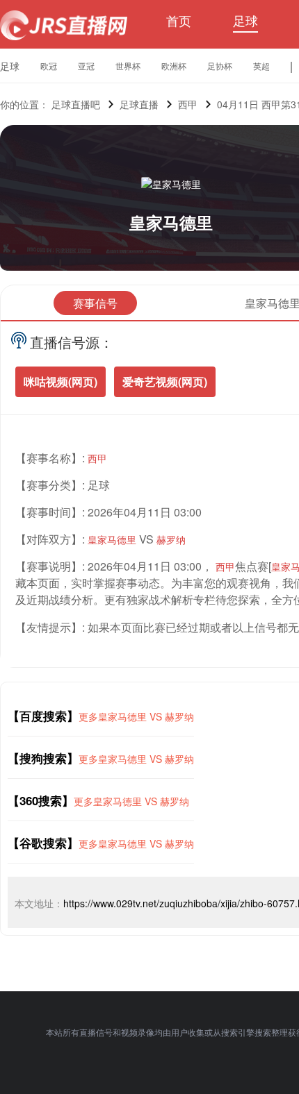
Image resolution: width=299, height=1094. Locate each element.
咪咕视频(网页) (60, 381)
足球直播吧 (75, 104)
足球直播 (139, 104)
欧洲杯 (173, 65)
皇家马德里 (171, 222)
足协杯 (219, 65)
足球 (245, 20)
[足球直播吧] (63, 25)
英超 (261, 65)
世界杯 (127, 65)
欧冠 (48, 65)
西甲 (187, 104)
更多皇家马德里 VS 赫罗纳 (136, 716)
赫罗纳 (171, 539)
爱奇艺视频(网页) (164, 381)
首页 (178, 20)
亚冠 (86, 65)
